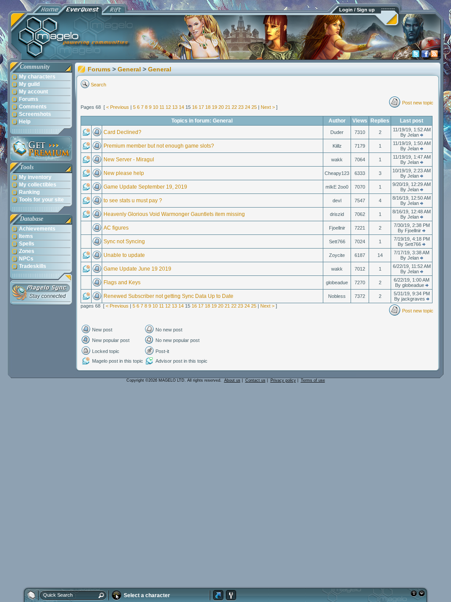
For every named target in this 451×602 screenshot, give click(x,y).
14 (181, 107)
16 (194, 107)
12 (168, 107)
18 (208, 107)
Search (98, 84)
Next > (268, 107)
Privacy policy (283, 380)
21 (227, 107)
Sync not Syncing (124, 241)
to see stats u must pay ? (133, 200)
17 (201, 107)
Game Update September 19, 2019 (145, 187)
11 (161, 107)
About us (232, 380)
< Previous (117, 107)
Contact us (255, 380)
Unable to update (124, 255)
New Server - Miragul (129, 159)
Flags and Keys (122, 282)
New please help (124, 173)
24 (247, 107)
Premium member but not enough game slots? (159, 146)
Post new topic (417, 102)
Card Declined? (122, 132)
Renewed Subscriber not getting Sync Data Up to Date (168, 296)
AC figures (116, 228)
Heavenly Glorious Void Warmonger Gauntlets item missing (174, 214)
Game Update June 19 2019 (137, 269)
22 (234, 107)
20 (221, 107)
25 (254, 107)
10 (155, 107)
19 (214, 107)
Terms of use (313, 380)
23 (241, 107)
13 (174, 107)
